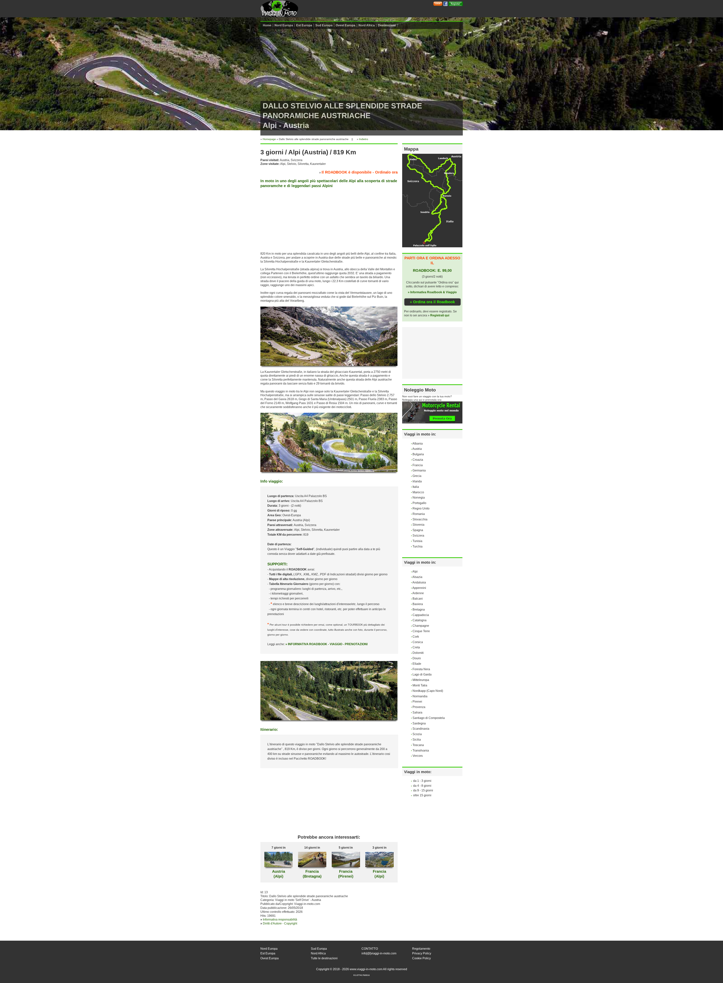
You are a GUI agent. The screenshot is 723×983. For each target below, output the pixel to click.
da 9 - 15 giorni (423, 790)
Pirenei (417, 701)
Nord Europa (284, 25)
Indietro (363, 139)
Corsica (418, 642)
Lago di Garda (422, 674)
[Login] (437, 3)
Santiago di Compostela (429, 718)
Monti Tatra (420, 685)
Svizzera (418, 535)
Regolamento (421, 948)
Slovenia (418, 524)
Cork (416, 636)
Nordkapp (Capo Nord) (428, 690)
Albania (417, 443)
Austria (417, 448)
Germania (419, 470)
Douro (417, 658)
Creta (416, 647)
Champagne (421, 625)
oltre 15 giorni (422, 795)
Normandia (420, 696)
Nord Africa (366, 25)
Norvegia (419, 497)
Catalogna (419, 620)
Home (267, 25)
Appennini (419, 587)
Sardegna (419, 723)
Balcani (418, 598)
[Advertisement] (329, 219)
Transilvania (421, 750)
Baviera (418, 604)
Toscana (418, 745)
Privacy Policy (421, 953)
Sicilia (417, 739)
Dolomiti (418, 652)
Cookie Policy (421, 958)
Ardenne (418, 593)
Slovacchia (420, 519)
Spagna (418, 530)
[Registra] (455, 3)
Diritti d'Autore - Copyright (280, 923)
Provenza (419, 707)
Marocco (418, 492)
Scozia (417, 734)
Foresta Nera (421, 669)
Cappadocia (421, 615)
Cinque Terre (421, 631)
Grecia (417, 475)
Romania (419, 513)
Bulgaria (418, 454)
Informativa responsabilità (280, 919)
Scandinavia (421, 728)
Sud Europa (324, 25)
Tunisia (417, 541)
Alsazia (417, 577)
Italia (416, 486)
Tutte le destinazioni (324, 958)
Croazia (418, 459)
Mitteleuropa (421, 679)
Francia (418, 465)
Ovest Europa (345, 25)
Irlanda (417, 481)
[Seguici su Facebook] (445, 3)
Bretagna (419, 609)
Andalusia (419, 582)
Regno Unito (421, 508)
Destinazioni (387, 25)
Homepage (269, 139)
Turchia (418, 546)
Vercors (418, 755)
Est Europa (304, 25)
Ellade (417, 663)
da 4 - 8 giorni (422, 785)
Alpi (415, 571)
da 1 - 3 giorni (422, 780)
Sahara (417, 712)
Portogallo (419, 503)
